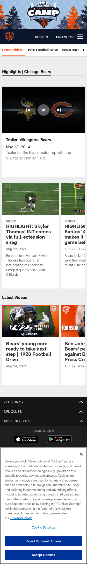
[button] (28, 110)
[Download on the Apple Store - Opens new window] (26, 440)
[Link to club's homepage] (9, 35)
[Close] (81, 454)
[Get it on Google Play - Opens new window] (59, 441)
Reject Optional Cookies (44, 541)
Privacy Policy (21, 518)
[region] (43, 505)
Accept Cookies (43, 555)
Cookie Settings (43, 527)
